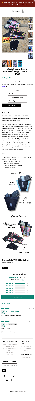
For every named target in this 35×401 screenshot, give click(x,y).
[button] (6, 78)
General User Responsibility (9, 344)
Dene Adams (22, 391)
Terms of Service (9, 352)
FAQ (9, 350)
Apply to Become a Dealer (26, 346)
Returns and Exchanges (9, 348)
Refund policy (9, 354)
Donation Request (25, 357)
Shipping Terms (9, 346)
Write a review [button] (17, 297)
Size (17, 90)
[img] (5, 308)
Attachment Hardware (17, 97)
